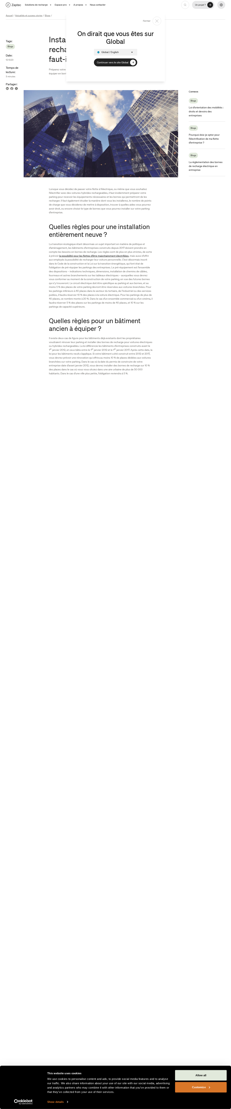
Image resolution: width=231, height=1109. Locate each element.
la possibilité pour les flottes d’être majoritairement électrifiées (94, 255)
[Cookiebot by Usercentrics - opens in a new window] (23, 1102)
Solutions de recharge (36, 4)
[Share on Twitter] (16, 88)
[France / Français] (13, 5)
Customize (199, 1087)
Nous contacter (98, 4)
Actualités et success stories (28, 15)
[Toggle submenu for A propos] (85, 5)
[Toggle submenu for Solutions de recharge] (50, 5)
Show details (55, 1101)
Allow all (200, 1075)
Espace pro (61, 4)
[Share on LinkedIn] (7, 88)
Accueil (9, 15)
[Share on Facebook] (11, 88)
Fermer (147, 20)
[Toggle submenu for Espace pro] (69, 5)
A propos (78, 4)
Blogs (47, 15)
